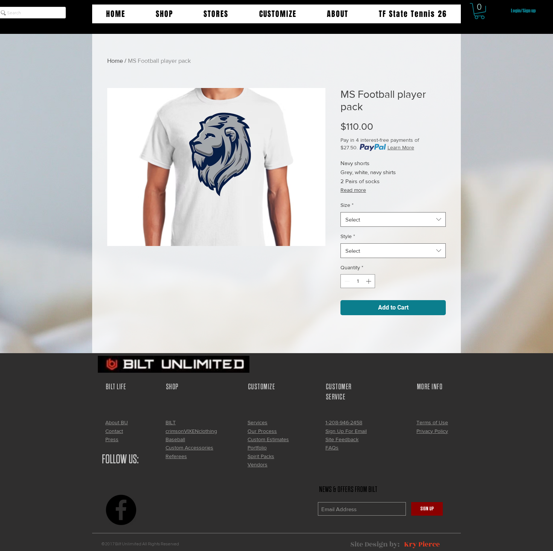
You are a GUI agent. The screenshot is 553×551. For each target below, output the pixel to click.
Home (115, 61)
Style (347, 236)
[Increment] (369, 281)
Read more (353, 190)
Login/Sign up (523, 11)
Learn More (400, 147)
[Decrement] (346, 281)
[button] (164, 14)
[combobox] (393, 219)
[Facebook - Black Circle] (121, 510)
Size (347, 205)
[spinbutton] (358, 281)
